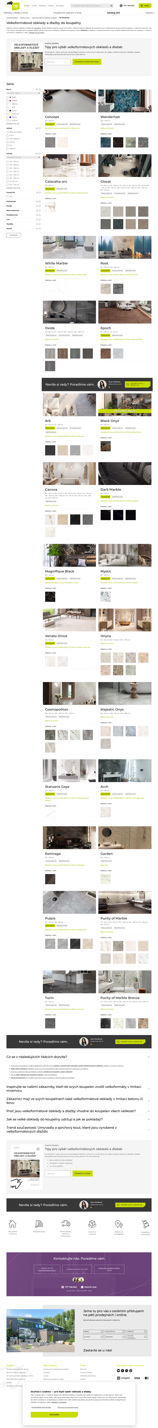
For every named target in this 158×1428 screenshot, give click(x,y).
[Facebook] (122, 1370)
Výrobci (83, 1379)
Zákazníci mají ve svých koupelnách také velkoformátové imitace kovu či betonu (49, 1069)
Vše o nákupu (50, 1365)
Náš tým (83, 1369)
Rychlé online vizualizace (15, 1372)
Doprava (42, 6)
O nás (34, 6)
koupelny (37, 28)
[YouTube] (118, 1370)
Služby (27, 6)
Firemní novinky (86, 1372)
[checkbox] (7, 97)
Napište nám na (47, 1269)
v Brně (109, 1269)
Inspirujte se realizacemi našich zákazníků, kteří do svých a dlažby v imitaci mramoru (67, 1066)
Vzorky (51, 6)
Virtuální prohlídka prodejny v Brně (19, 1376)
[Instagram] (126, 1370)
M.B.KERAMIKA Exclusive (15, 1379)
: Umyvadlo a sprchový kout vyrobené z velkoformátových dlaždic (42, 1078)
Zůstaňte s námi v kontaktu (130, 1365)
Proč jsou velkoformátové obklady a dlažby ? (42, 1072)
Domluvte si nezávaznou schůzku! (56, 1369)
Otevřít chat (90, 1287)
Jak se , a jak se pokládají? (34, 1075)
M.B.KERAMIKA (12, 18)
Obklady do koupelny (36, 33)
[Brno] (40, 1330)
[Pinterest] (130, 1370)
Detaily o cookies (59, 1402)
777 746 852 (71, 1287)
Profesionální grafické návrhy (17, 1369)
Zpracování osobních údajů (53, 1379)
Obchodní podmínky (88, 1376)
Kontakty (60, 6)
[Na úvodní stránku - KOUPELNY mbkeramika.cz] (13, 5)
